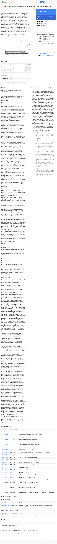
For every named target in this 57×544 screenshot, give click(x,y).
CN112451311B (5, 474)
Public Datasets (27, 542)
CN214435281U (5, 452)
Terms (33, 542)
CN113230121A (5, 487)
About (12, 542)
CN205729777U (5, 472)
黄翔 (47, 23)
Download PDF (41, 16)
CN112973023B (5, 479)
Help (45, 542)
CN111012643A (5, 444)
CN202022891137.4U (6, 505)
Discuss (38, 56)
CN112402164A (5, 454)
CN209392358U (5, 457)
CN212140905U (5, 449)
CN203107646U (5, 482)
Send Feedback (19, 542)
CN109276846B (5, 464)
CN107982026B (5, 439)
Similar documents (48, 52)
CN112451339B (5, 477)
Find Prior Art (49, 16)
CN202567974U (5, 462)
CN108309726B (5, 442)
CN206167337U (5, 447)
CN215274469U (5, 467)
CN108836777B (5, 437)
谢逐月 (41, 23)
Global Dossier (50, 55)
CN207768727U (5, 459)
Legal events (41, 52)
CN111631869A (5, 469)
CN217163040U (5, 492)
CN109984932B (5, 432)
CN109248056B (5, 434)
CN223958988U (5, 489)
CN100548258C (5, 484)
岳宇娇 (44, 23)
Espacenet (44, 55)
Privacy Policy (39, 542)
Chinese (45, 21)
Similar (39, 18)
